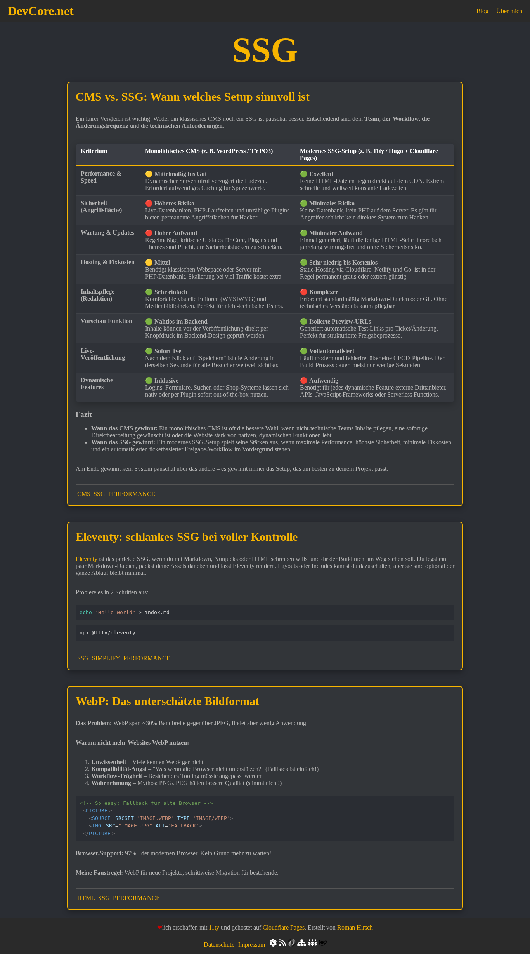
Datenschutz (219, 944)
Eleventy (86, 558)
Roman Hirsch (355, 927)
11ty (214, 927)
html (86, 898)
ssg (99, 494)
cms (83, 494)
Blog (482, 11)
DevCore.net (41, 11)
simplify (106, 658)
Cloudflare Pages (284, 927)
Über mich (509, 11)
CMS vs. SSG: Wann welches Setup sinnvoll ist (193, 96)
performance (131, 494)
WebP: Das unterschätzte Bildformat (167, 701)
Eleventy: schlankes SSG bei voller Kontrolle (187, 536)
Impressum (251, 944)
